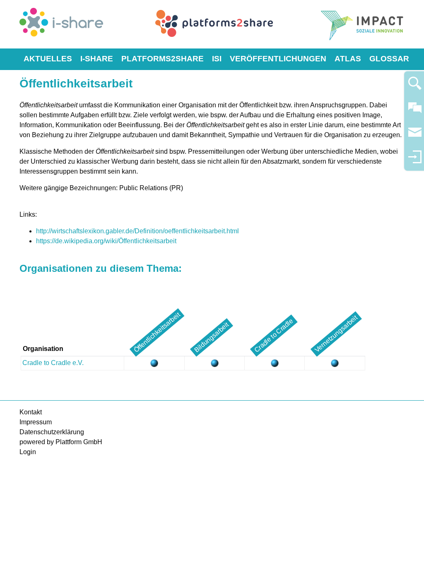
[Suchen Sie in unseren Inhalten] (415, 86)
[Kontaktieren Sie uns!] (415, 111)
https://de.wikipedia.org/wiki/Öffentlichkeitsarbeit (106, 240)
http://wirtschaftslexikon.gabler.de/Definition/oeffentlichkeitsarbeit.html (137, 231)
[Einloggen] (415, 160)
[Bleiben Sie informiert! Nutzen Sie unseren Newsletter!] (415, 136)
